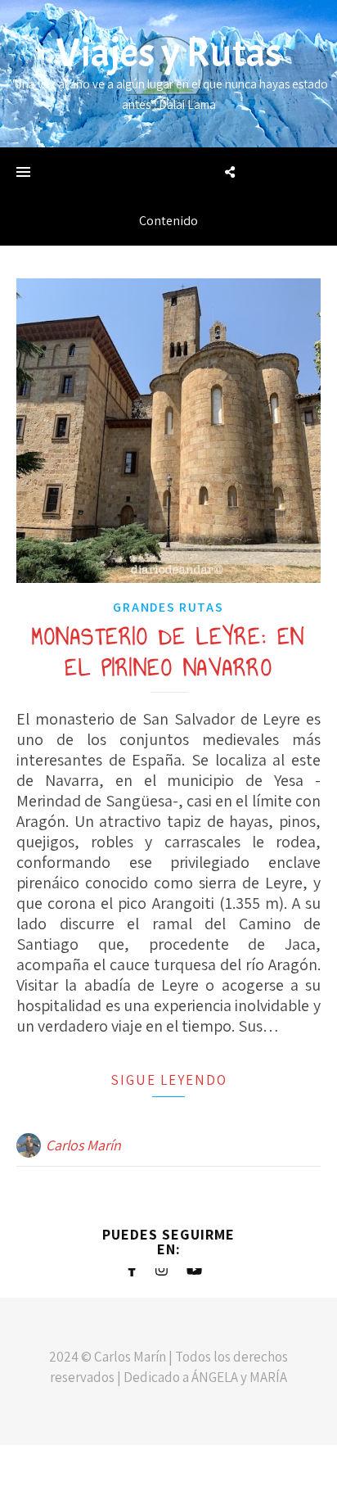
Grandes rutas (168, 607)
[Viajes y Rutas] (168, 73)
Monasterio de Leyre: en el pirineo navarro (168, 652)
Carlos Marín (83, 1145)
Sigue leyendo (168, 1080)
